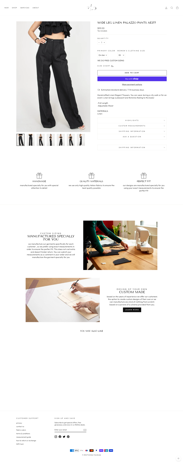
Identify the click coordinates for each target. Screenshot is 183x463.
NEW (7, 8)
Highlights (132, 120)
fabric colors (21, 430)
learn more (132, 310)
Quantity (103, 38)
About (36, 8)
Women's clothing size (131, 51)
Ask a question (132, 137)
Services (24, 8)
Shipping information (132, 131)
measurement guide (23, 437)
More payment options (132, 84)
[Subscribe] (85, 429)
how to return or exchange (26, 441)
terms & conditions (23, 434)
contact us (20, 426)
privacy (19, 423)
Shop (14, 8)
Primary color (106, 51)
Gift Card (19, 444)
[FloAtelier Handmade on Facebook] (60, 436)
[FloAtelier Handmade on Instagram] (56, 436)
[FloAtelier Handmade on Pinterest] (68, 436)
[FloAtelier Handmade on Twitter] (64, 436)
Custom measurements (132, 126)
